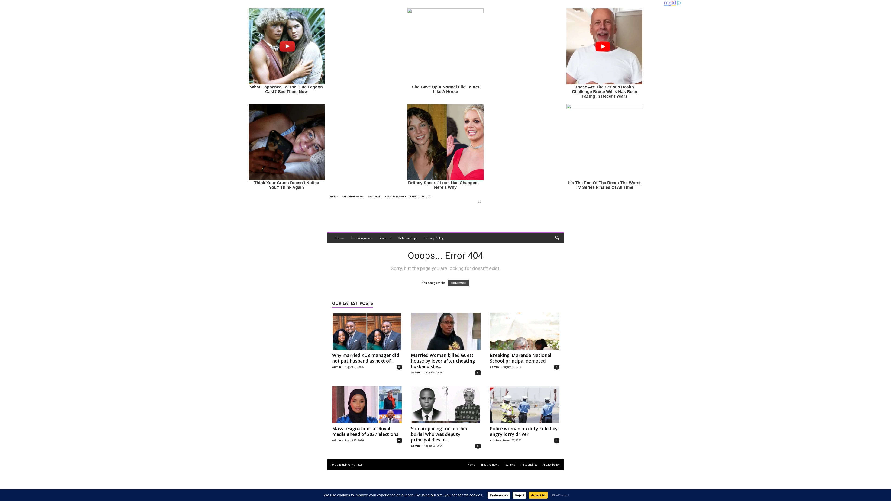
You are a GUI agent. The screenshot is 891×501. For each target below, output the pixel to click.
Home (334, 196)
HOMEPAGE (458, 283)
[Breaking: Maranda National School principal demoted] (524, 331)
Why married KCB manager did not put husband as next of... (365, 358)
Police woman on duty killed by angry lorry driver (524, 431)
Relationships (395, 196)
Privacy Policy (420, 196)
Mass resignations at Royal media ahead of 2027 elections (365, 431)
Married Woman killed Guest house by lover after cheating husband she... (443, 360)
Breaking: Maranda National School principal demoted (520, 358)
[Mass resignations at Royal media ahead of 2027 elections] (367, 404)
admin (336, 367)
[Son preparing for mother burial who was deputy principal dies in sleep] (446, 404)
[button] (557, 238)
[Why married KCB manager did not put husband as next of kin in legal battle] (367, 331)
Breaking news (353, 196)
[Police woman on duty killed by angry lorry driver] (524, 404)
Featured (374, 196)
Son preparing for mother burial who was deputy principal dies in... (439, 434)
